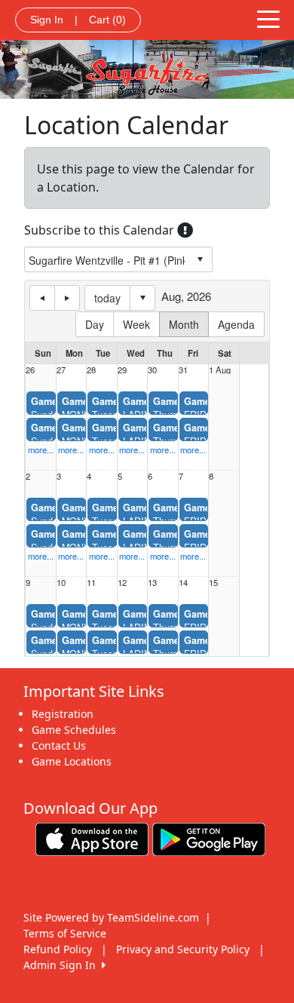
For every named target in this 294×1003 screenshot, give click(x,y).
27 (61, 370)
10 (61, 582)
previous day (42, 298)
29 (122, 370)
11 (91, 582)
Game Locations (72, 761)
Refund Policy (57, 949)
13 (152, 582)
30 (152, 370)
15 (213, 582)
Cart (107, 20)
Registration (62, 714)
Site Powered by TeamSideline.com (111, 917)
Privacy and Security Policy (183, 949)
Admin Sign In (62, 965)
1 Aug (220, 370)
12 (122, 582)
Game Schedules (74, 729)
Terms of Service (64, 933)
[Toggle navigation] (268, 18)
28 (91, 370)
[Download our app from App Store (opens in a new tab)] (92, 838)
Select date (142, 298)
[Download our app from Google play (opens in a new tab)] (208, 838)
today (107, 297)
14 (183, 582)
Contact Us (59, 745)
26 (30, 370)
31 (183, 370)
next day (67, 298)
